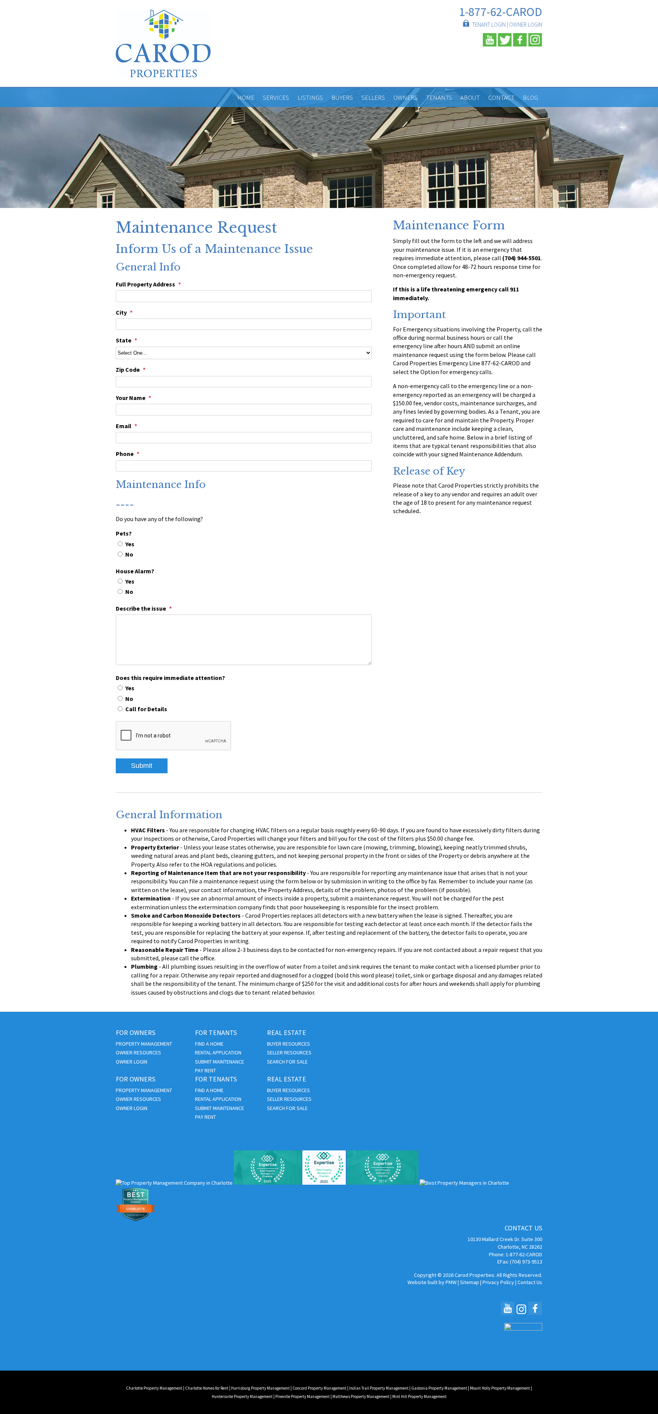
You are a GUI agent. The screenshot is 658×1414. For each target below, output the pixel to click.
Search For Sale (287, 1061)
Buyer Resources (288, 1043)
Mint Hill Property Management (419, 1396)
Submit (141, 765)
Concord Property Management (319, 1388)
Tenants (439, 97)
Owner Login (525, 24)
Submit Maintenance (219, 1061)
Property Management (144, 1043)
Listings (310, 97)
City (121, 312)
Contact (501, 97)
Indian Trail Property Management (379, 1388)
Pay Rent (205, 1070)
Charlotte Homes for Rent (206, 1388)
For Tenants (216, 1033)
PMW (451, 1282)
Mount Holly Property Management (500, 1388)
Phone (125, 453)
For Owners (135, 1033)
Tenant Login (489, 24)
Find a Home (209, 1043)
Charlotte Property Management (154, 1388)
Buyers (342, 97)
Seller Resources (289, 1052)
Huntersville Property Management (242, 1396)
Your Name (130, 397)
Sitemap (469, 1282)
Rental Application (218, 1052)
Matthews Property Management (361, 1396)
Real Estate (286, 1033)
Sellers (373, 97)
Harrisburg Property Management (260, 1388)
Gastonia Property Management (439, 1388)
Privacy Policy (498, 1282)
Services (276, 97)
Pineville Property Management (302, 1396)
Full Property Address (145, 284)
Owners (405, 97)
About (470, 97)
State (123, 340)
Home (245, 97)
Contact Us (529, 1282)
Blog (530, 97)
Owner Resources (138, 1052)
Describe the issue (141, 608)
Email (123, 426)
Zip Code (128, 369)
